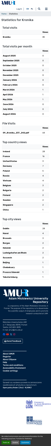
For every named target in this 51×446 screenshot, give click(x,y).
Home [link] (4, 14)
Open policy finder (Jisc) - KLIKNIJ (17, 388)
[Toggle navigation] (46, 9)
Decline (15, 442)
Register (7, 356)
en (27, 9)
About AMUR (8, 354)
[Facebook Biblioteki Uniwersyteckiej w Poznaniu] (4, 334)
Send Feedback (13, 341)
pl (32, 9)
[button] (8, 3)
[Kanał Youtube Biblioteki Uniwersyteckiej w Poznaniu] (7, 334)
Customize (25, 442)
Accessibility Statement (14, 368)
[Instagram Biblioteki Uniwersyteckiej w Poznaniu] (14, 334)
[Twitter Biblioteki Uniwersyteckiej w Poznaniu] (11, 334)
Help (5, 362)
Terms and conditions (13, 365)
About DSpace (9, 359)
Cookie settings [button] (10, 371)
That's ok (6, 442)
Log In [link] (19, 9)
